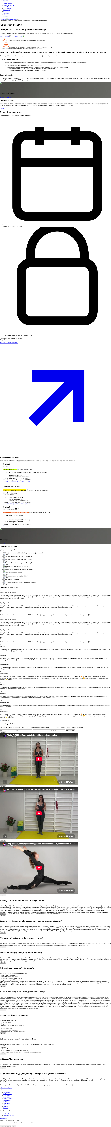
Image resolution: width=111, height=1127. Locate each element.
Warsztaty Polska (8, 1098)
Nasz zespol (6, 1095)
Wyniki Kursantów (8, 5)
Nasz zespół (6, 10)
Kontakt (5, 16)
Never (13, 1126)
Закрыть (3, 732)
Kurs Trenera (7, 8)
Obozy (5, 11)
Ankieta (2, 108)
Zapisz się (2, 543)
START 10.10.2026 (5, 97)
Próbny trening (7, 3)
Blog (4, 14)
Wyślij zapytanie (70, 730)
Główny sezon (4, 0)
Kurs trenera (6, 1097)
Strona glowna (7, 1092)
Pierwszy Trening (18, 36)
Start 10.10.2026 (4, 36)
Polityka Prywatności (9, 1114)
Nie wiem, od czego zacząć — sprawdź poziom (16, 481)
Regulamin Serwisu (8, 1115)
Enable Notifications (6, 1126)
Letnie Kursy (7, 7)
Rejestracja (3, 19)
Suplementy (6, 13)
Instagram (9, 1088)
